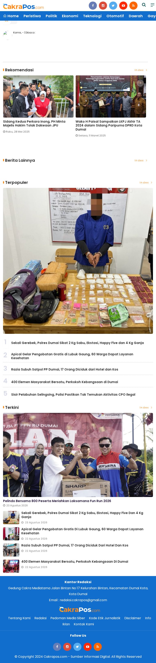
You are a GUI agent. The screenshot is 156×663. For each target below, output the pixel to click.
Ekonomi (70, 15)
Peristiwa (32, 15)
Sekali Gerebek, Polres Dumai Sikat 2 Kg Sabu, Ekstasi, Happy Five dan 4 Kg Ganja (77, 343)
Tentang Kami (19, 618)
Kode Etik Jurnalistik (104, 618)
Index (140, 70)
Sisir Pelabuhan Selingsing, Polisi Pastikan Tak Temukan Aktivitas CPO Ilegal (73, 394)
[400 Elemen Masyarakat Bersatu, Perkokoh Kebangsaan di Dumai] (11, 566)
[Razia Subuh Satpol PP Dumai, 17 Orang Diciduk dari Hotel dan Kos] (11, 550)
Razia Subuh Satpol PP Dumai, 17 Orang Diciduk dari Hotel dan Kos (64, 369)
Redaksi (40, 618)
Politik (51, 15)
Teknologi (92, 15)
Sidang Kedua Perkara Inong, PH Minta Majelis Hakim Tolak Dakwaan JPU (34, 123)
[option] (39, 106)
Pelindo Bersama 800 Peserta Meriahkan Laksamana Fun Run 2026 (57, 501)
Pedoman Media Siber (67, 618)
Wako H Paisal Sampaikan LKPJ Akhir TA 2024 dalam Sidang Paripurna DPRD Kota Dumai (109, 126)
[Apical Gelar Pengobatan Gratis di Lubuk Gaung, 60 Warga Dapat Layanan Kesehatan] (11, 533)
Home (13, 15)
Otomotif (115, 15)
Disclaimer (132, 618)
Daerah (136, 15)
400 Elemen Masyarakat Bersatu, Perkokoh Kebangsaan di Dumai (64, 382)
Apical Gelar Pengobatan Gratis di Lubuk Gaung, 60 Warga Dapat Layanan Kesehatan (72, 356)
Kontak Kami (84, 624)
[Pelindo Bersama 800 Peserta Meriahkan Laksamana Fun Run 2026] (78, 455)
